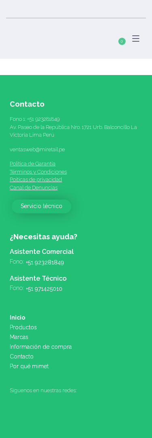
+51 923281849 (43, 119)
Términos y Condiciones (38, 172)
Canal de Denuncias (34, 188)
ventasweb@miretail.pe (37, 149)
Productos (23, 327)
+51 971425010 (44, 289)
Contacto (22, 356)
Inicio (17, 317)
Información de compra (41, 347)
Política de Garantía (33, 164)
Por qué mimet (29, 366)
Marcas (19, 337)
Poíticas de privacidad (36, 179)
